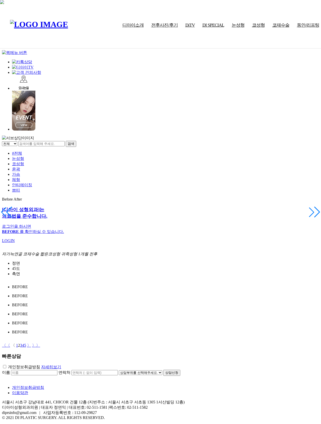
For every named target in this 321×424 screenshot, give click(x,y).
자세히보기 (51, 367)
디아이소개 (133, 25)
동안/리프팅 (308, 25)
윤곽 (16, 169)
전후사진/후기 (164, 25)
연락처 (64, 372)
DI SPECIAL (213, 25)
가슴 (16, 174)
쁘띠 (16, 190)
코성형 (258, 25)
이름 (6, 372)
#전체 (17, 153)
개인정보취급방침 (24, 367)
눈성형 (238, 25)
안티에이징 (22, 185)
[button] (314, 212)
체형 (16, 179)
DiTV (190, 25)
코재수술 (280, 25)
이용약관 (20, 393)
